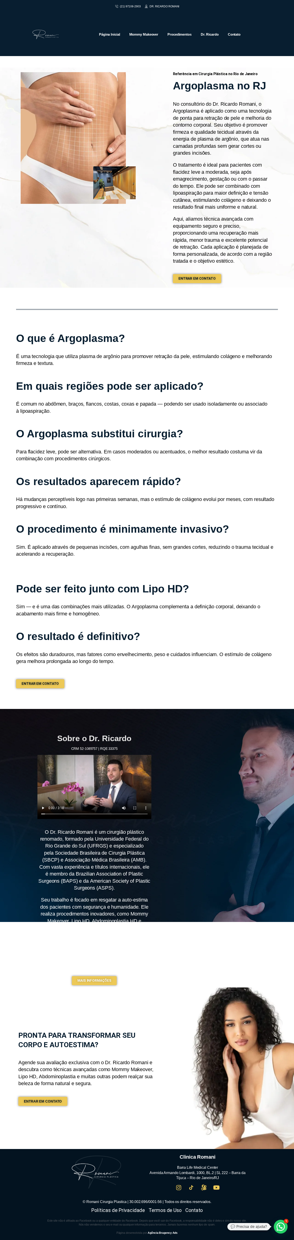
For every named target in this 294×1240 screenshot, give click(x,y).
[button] (281, 1227)
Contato (234, 34)
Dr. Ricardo (210, 34)
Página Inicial (109, 34)
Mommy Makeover (143, 34)
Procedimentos (179, 34)
